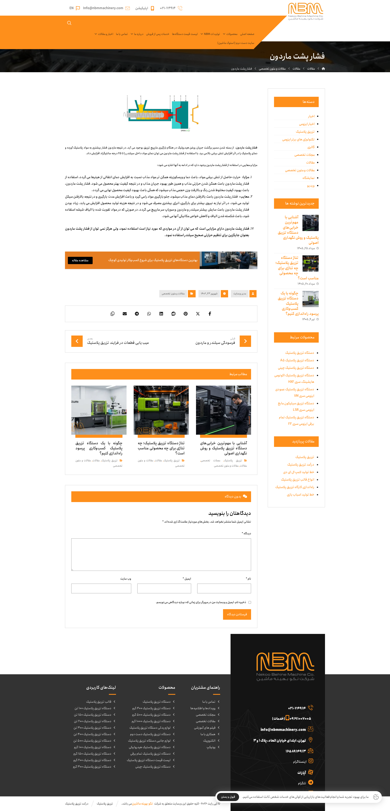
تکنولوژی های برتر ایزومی (298, 139)
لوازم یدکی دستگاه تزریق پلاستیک (150, 727)
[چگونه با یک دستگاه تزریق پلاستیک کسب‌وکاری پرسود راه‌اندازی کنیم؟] (310, 299)
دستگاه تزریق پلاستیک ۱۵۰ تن (92, 714)
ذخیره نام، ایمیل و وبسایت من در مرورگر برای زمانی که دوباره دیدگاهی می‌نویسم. (201, 602)
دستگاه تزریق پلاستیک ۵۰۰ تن (92, 740)
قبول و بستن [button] (228, 797)
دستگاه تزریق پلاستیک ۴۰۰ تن (92, 734)
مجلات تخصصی (210, 460)
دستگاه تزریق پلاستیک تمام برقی (150, 753)
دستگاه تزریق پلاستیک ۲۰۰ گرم (92, 760)
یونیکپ (211, 747)
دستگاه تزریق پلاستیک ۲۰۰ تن (92, 721)
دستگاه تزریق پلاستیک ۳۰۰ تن (92, 727)
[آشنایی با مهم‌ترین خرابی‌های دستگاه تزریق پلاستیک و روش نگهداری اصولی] (310, 223)
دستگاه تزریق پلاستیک (157, 701)
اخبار (311, 116)
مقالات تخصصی (206, 721)
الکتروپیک (209, 740)
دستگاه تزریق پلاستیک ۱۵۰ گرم (92, 753)
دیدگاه (246, 533)
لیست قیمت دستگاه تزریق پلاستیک (149, 760)
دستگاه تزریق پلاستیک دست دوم (150, 734)
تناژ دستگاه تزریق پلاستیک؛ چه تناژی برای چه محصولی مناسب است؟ (297, 268)
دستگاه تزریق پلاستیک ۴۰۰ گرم (151, 708)
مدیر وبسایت (239, 294)
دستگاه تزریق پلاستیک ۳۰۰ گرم (92, 766)
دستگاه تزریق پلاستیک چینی (153, 766)
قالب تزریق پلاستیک (98, 701)
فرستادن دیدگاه (237, 614)
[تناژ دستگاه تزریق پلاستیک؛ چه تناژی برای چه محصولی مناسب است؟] (310, 263)
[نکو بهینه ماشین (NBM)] (323, 69)
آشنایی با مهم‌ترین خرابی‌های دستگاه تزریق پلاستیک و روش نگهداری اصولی (298, 230)
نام (248, 579)
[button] (210, 314)
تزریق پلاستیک (233, 460)
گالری (311, 147)
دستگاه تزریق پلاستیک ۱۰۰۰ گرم (151, 721)
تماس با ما (209, 701)
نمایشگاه (308, 178)
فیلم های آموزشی (205, 727)
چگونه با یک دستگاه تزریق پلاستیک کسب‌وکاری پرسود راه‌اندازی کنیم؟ (298, 303)
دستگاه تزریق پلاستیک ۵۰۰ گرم (151, 714)
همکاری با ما (208, 734)
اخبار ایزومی (307, 124)
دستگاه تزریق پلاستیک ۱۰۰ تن (93, 708)
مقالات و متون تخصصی (173, 294)
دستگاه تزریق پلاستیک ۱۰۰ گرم (92, 747)
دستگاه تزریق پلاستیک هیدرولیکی (150, 747)
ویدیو (311, 185)
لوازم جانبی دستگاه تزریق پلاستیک (149, 740)
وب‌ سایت (125, 579)
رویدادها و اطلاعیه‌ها (203, 708)
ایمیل (187, 579)
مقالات (243, 466)
